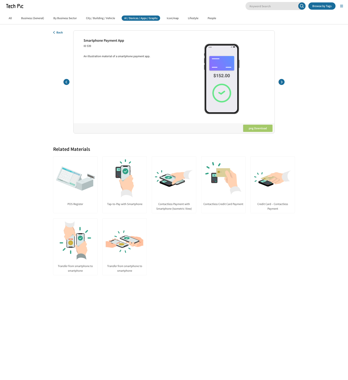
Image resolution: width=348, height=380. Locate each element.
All (10, 18)
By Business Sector (65, 18)
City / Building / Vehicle (100, 18)
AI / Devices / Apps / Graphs (140, 18)
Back (59, 32)
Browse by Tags (321, 6)
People (212, 18)
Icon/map (173, 18)
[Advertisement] (174, 315)
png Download (258, 128)
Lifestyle (193, 18)
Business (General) (32, 18)
